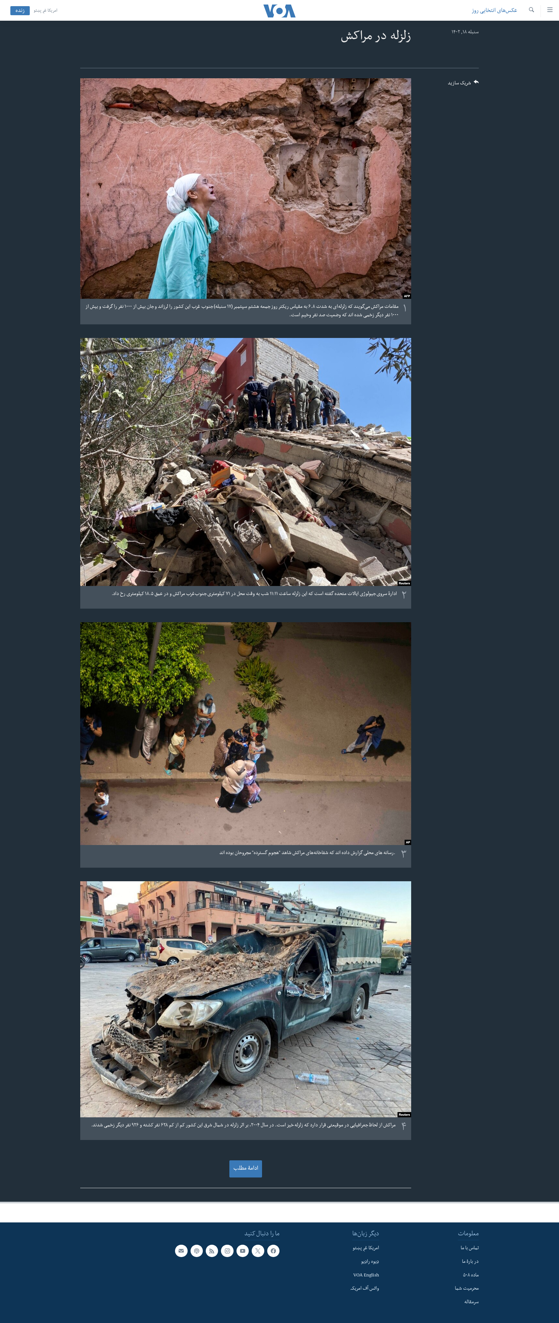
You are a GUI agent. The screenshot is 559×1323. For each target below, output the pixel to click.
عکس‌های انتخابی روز (494, 11)
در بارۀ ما (470, 1262)
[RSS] (212, 1251)
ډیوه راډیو (370, 1262)
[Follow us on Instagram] (227, 1251)
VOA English (366, 1275)
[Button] (463, 85)
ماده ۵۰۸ (471, 1275)
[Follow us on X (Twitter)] (258, 1251)
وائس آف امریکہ (364, 1289)
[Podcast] (197, 1251)
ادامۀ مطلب (245, 1169)
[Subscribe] (181, 1251)
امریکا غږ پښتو (45, 11)
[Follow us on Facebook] (273, 1251)
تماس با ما (470, 1249)
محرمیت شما (467, 1289)
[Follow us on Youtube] (242, 1251)
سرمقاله (471, 1303)
